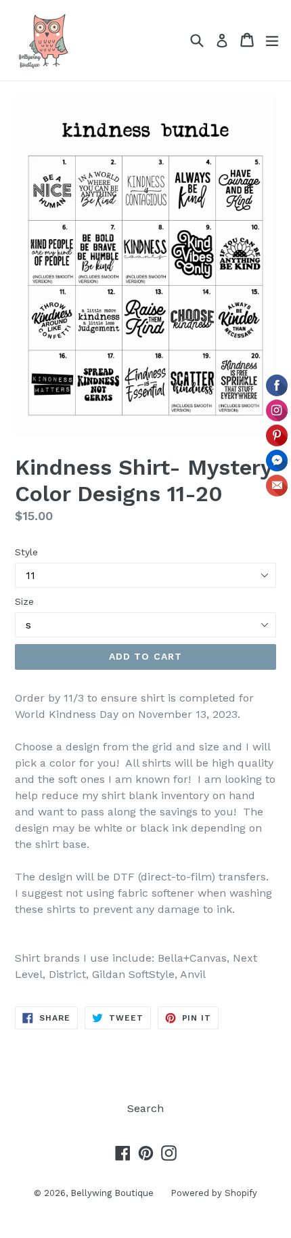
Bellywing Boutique (112, 1193)
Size (24, 601)
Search (145, 1108)
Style (26, 552)
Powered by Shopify (214, 1193)
